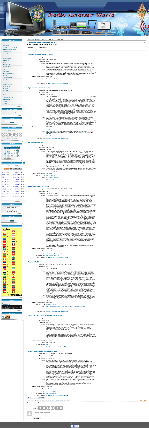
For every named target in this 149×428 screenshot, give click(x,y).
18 (18, 153)
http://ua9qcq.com (50, 131)
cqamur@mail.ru (54, 78)
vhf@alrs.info (49, 388)
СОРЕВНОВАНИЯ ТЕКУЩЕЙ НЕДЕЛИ (56, 400)
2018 (33, 39)
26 (5, 157)
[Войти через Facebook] (8, 134)
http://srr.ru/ (49, 344)
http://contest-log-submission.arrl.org (55, 253)
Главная (29, 39)
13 (7, 153)
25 (18, 155)
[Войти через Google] (16, 134)
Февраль (38, 39)
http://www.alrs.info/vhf (51, 393)
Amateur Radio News (8, 112)
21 (9, 155)
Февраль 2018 (14, 146)
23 (14, 155)
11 (18, 151)
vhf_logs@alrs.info (54, 391)
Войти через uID (12, 130)
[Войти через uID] (40, 408)
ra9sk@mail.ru (50, 129)
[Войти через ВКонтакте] (3, 134)
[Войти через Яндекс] (12, 134)
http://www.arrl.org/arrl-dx (52, 255)
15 (12, 153)
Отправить (37, 418)
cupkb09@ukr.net (54, 177)
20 (7, 155)
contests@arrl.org (50, 250)
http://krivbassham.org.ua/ (52, 179)
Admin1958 (42, 400)
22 (12, 155)
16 (14, 153)
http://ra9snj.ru (50, 135)
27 (7, 157)
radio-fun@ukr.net (50, 175)
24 (16, 155)
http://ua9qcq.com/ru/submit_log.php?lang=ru (57, 306)
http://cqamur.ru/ (50, 81)
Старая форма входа (11, 138)
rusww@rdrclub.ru (51, 304)
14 (9, 153)
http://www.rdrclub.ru (51, 309)
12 (5, 153)
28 (9, 157)
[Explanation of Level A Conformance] (6, 318)
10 (16, 151)
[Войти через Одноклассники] (20, 134)
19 (5, 155)
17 (16, 153)
